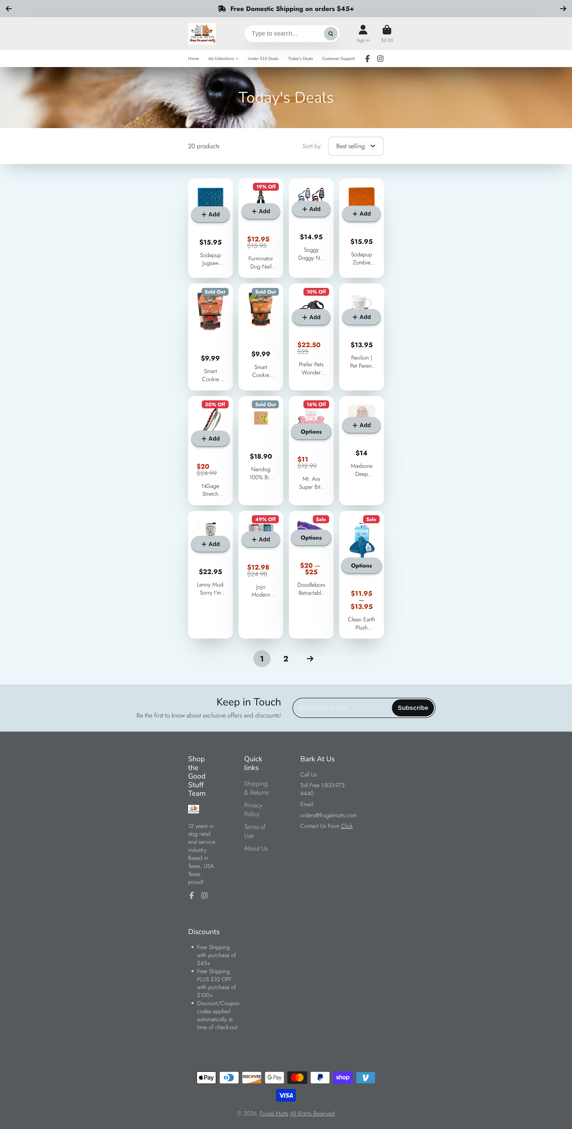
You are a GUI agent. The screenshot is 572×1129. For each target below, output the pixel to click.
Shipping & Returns (256, 788)
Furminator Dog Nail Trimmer (260, 228)
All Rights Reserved (312, 1113)
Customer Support (338, 58)
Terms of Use (255, 831)
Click (347, 826)
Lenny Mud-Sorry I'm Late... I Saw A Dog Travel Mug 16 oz (210, 575)
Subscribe (413, 707)
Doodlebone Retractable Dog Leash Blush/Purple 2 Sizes (311, 575)
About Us (256, 848)
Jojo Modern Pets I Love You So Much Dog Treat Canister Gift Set (260, 575)
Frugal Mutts (274, 1113)
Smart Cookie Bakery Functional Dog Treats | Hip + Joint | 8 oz (260, 336)
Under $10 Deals (263, 58)
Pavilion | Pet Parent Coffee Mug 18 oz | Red (361, 336)
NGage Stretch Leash (210, 450)
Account (363, 33)
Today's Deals (300, 58)
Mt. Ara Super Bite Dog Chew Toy (311, 450)
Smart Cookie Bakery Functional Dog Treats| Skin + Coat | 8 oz (210, 336)
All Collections (221, 58)
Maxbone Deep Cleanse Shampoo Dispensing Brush (361, 450)
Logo (202, 33)
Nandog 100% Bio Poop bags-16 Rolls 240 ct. (260, 450)
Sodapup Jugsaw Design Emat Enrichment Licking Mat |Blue (210, 228)
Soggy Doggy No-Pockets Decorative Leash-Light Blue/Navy (311, 228)
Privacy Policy (253, 810)
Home (193, 58)
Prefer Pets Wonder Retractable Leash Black (311, 336)
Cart (387, 33)
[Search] (331, 33)
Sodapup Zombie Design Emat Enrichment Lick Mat (361, 228)
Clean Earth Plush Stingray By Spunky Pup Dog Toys (361, 575)
